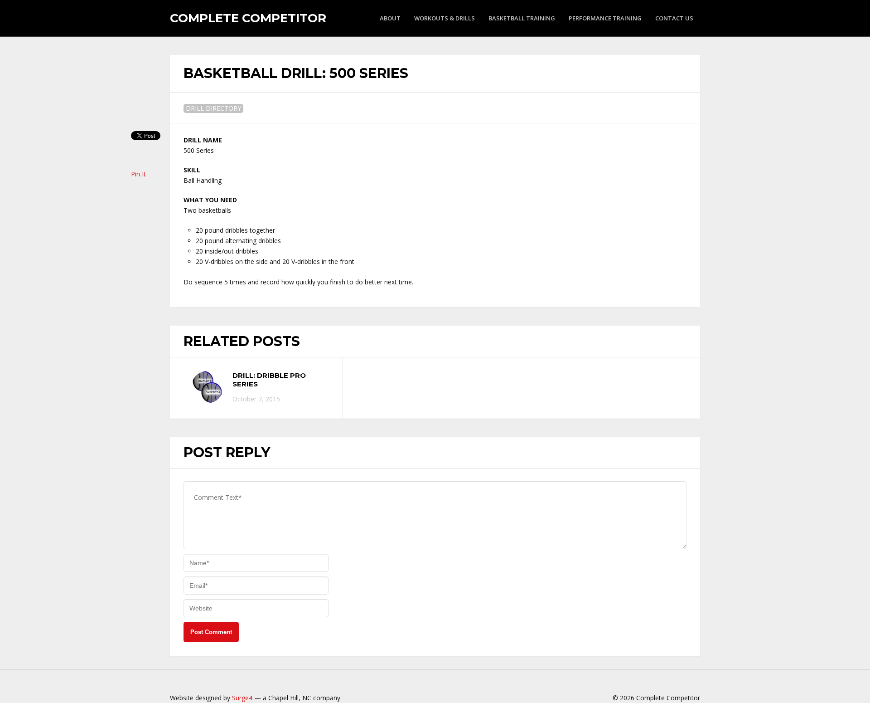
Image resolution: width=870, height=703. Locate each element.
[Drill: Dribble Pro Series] (207, 387)
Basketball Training (521, 18)
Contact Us (674, 18)
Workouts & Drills (444, 18)
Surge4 (242, 697)
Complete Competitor (248, 18)
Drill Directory (213, 108)
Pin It (138, 174)
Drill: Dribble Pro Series (269, 380)
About (390, 18)
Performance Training (605, 18)
